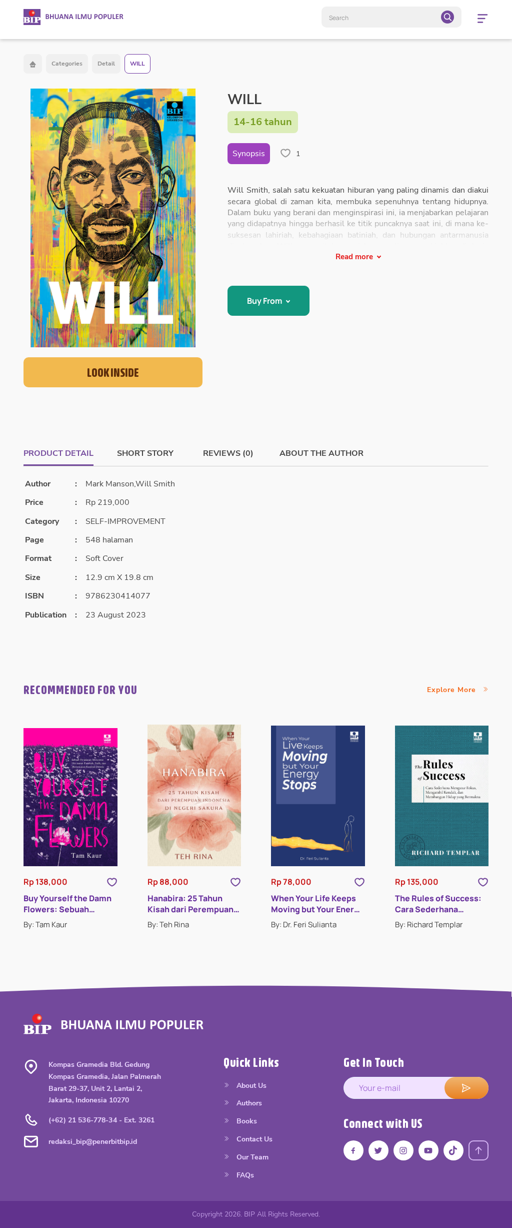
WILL (137, 64)
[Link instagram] (404, 1150)
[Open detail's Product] (71, 797)
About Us (250, 1085)
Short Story (145, 453)
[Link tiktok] (454, 1150)
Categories (67, 64)
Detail (106, 64)
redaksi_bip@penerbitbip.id (92, 1141)
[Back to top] (478, 1150)
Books (245, 1121)
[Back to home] (33, 64)
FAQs (244, 1175)
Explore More (452, 690)
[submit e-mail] (466, 1088)
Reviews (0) (228, 453)
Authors (248, 1103)
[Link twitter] (378, 1150)
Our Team (251, 1157)
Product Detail (59, 453)
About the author (322, 453)
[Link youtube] (428, 1150)
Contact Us (253, 1139)
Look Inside (113, 372)
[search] (447, 17)
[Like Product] (112, 882)
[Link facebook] (354, 1150)
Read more (354, 257)
